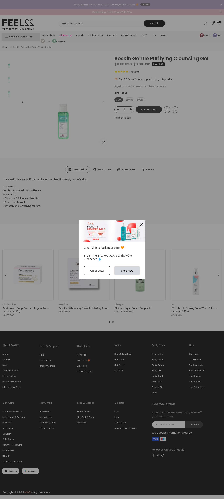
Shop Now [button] (127, 270)
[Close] (141, 224)
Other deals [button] (97, 270)
